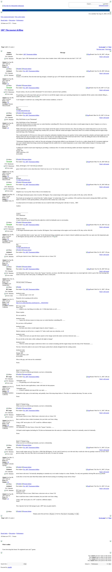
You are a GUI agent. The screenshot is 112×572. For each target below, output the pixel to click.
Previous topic (100, 49)
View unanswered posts (7, 17)
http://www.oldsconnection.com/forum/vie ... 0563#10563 (32, 303)
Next (109, 47)
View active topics (20, 17)
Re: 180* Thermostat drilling (31, 71)
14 (8, 102)
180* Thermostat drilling (12, 30)
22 (8, 67)
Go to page (102, 47)
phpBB (10, 567)
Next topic (108, 49)
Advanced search (103, 5)
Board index (4, 20)
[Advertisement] (56, 40)
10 (8, 304)
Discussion (12, 20)
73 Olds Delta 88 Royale (23, 110)
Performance (19, 20)
